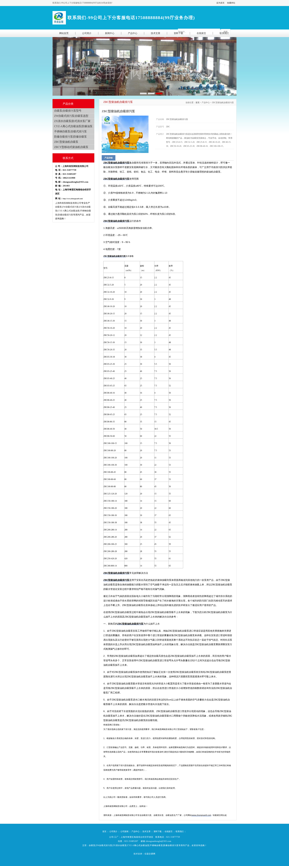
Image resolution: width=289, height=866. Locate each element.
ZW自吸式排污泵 (104, 845)
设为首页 (220, 3)
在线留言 (169, 831)
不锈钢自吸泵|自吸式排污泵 (70, 131)
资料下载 (158, 831)
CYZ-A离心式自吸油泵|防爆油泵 (73, 126)
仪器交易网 (149, 854)
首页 (198, 102)
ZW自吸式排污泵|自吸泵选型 (71, 115)
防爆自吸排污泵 (171, 845)
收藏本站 (231, 3)
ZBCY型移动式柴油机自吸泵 (71, 147)
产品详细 (109, 158)
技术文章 (146, 831)
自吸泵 (92, 845)
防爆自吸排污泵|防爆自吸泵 (70, 136)
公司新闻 (124, 831)
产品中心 (135, 831)
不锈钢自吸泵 (156, 845)
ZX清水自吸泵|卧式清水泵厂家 (72, 121)
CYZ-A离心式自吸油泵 (138, 845)
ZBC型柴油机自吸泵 (66, 141)
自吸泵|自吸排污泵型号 (67, 110)
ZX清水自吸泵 (120, 845)
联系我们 (180, 831)
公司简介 (113, 831)
